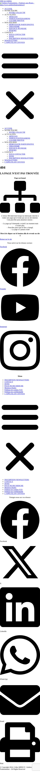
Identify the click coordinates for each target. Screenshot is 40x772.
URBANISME (14, 26)
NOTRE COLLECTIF (17, 13)
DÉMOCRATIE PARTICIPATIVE (21, 24)
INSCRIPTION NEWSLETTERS (21, 38)
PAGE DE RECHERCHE (13, 386)
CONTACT (8, 382)
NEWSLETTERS (10, 40)
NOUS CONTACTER (17, 34)
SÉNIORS (12, 30)
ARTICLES (13, 17)
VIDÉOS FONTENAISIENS (19, 19)
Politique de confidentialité (13, 392)
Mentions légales (10, 388)
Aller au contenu (6, 1)
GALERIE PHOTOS (16, 21)
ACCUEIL (8, 9)
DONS (11, 36)
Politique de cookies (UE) (13, 390)
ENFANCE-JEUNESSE (17, 28)
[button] (20, 85)
